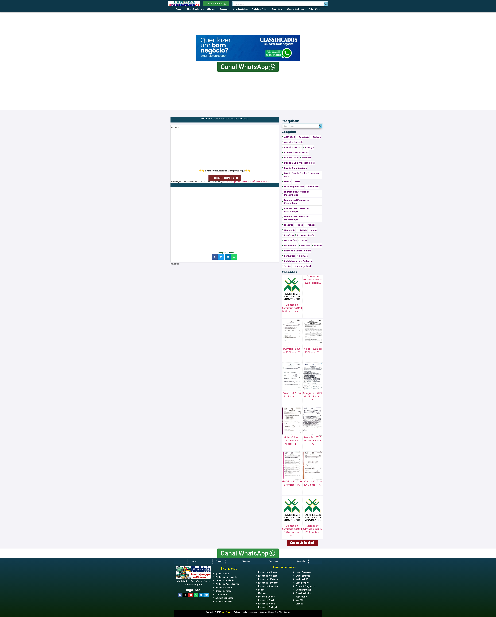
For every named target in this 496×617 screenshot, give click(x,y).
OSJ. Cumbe (284, 612)
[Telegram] (206, 595)
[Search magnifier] (325, 4)
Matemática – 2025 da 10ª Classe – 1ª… (292, 440)
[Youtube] (190, 595)
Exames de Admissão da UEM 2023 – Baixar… (313, 279)
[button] (224, 178)
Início (205, 118)
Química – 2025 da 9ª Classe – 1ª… (292, 350)
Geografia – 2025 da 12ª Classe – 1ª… (312, 396)
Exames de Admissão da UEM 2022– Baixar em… (292, 308)
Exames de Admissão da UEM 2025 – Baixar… (313, 529)
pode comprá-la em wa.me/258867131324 (246, 181)
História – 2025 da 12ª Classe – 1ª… (292, 483)
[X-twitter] (185, 595)
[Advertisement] (248, 91)
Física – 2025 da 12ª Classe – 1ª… (313, 483)
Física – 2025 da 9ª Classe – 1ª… (292, 395)
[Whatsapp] (196, 595)
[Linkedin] (201, 595)
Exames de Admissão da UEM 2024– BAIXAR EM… (292, 530)
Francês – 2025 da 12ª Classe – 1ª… (312, 440)
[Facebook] (180, 595)
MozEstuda (226, 612)
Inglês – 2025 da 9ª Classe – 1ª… (313, 350)
